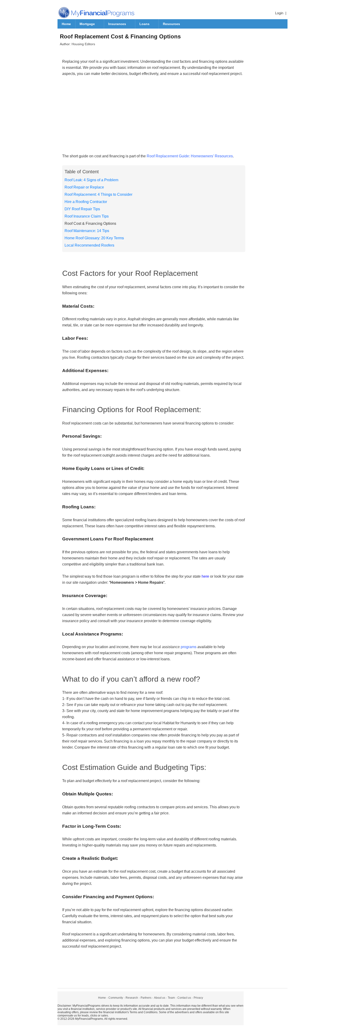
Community (115, 997)
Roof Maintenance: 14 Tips (87, 231)
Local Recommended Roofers (89, 245)
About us (159, 997)
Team (171, 997)
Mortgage (87, 24)
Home (66, 24)
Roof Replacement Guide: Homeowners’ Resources (190, 156)
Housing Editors (83, 44)
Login (279, 13)
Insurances (117, 24)
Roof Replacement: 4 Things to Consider (98, 194)
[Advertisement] (153, 118)
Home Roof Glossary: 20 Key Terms (94, 238)
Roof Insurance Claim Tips (87, 216)
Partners (146, 997)
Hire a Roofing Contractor (86, 202)
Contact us (184, 997)
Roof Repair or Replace (84, 187)
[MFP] (96, 12)
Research (132, 997)
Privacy (198, 997)
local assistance (174, 647)
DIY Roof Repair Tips (82, 209)
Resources (171, 24)
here (205, 576)
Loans (144, 24)
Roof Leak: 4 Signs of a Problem (91, 180)
